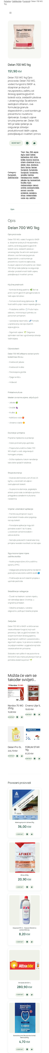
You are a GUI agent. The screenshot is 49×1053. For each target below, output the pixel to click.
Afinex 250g (25, 875)
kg (28, 180)
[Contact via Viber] (27, 143)
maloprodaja (26, 185)
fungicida (33, 170)
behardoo (25, 157)
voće (23, 198)
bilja (36, 157)
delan (23, 164)
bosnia (36, 159)
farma (27, 167)
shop (23, 195)
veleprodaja (31, 195)
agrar (36, 152)
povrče (30, 190)
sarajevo (33, 193)
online (23, 187)
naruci (35, 185)
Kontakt (16, 143)
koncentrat (35, 180)
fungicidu (34, 172)
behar (32, 154)
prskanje (24, 193)
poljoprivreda (33, 187)
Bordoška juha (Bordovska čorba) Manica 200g (24, 1036)
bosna (29, 159)
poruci (23, 190)
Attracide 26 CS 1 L (24, 983)
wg (27, 198)
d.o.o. (37, 162)
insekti (36, 177)
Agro (23, 154)
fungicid (24, 170)
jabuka (24, 180)
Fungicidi (26, 1)
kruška (23, 182)
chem (23, 162)
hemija (30, 175)
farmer (34, 167)
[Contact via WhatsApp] (34, 143)
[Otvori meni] (10, 12)
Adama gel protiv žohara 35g (24, 822)
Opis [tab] (12, 209)
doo (28, 164)
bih (31, 157)
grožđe (24, 175)
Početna (7, 1)
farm (23, 167)
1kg (27, 152)
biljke (23, 159)
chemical (30, 162)
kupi (29, 182)
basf (28, 154)
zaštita (32, 198)
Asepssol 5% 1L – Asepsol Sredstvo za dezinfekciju (24, 929)
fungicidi (25, 172)
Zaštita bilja (16, 1)
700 (31, 152)
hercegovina (26, 177)
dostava (34, 164)
